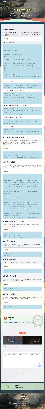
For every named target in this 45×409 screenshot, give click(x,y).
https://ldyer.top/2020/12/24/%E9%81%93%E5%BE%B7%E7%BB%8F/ (22, 321)
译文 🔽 (6, 39)
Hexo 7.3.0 (18, 403)
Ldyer (10, 319)
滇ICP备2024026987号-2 (22, 405)
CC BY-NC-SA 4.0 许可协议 (29, 322)
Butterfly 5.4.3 (28, 403)
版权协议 (18, 322)
